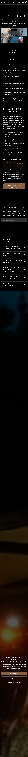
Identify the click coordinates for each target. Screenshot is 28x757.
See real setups (14, 678)
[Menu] (1, 2)
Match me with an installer (14, 186)
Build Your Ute (14, 673)
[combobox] (14, 220)
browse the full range (15, 682)
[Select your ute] (23, 2)
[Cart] (26, 2)
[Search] (5, 2)
